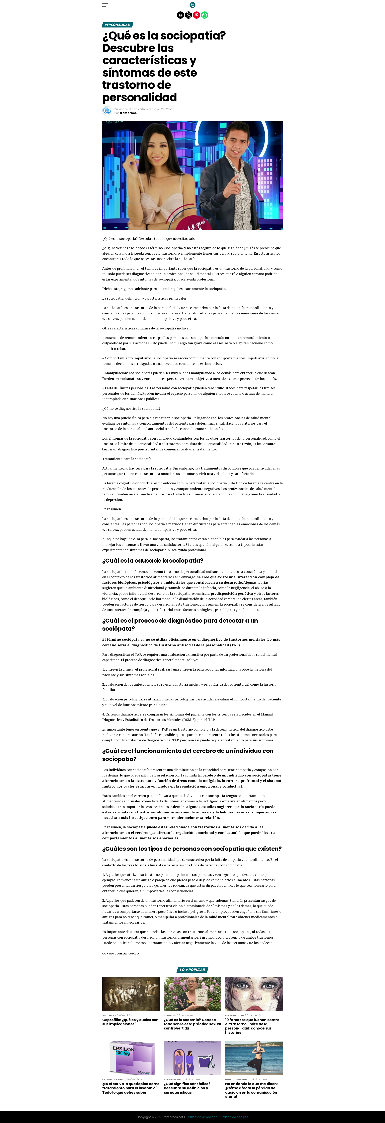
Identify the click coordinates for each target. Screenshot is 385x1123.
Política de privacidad (202, 1117)
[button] (105, 5)
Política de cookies (234, 1117)
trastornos (128, 113)
